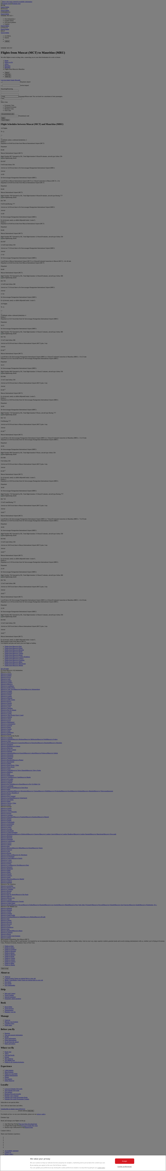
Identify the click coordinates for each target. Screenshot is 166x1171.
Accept (124, 1161)
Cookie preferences (124, 1167)
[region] (83, 1163)
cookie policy (101, 1168)
